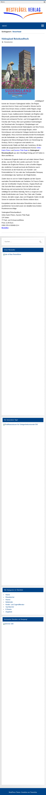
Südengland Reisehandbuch (15, 38)
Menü (3, 2)
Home (8, 595)
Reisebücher (8, 42)
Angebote (9, 612)
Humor (8, 599)
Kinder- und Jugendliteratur (15, 604)
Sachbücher (10, 607)
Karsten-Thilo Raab (21, 150)
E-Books (9, 609)
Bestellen (5, 228)
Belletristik (9, 602)
